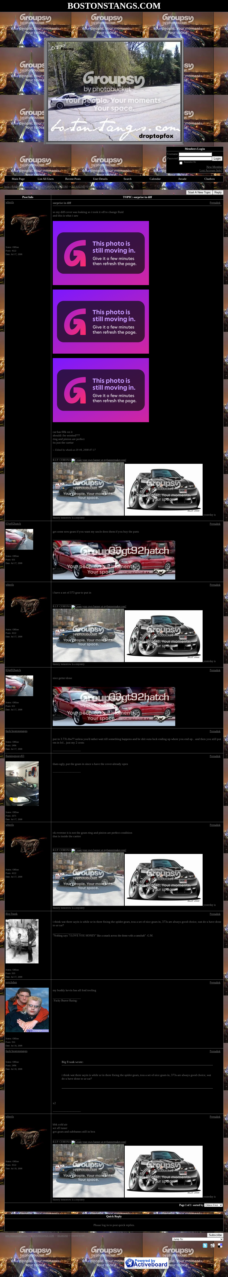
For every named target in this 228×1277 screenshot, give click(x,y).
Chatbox (209, 178)
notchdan (11, 982)
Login (217, 158)
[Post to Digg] (212, 1245)
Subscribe (215, 1235)
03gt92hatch (13, 523)
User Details (100, 178)
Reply (218, 192)
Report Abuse (112, 1267)
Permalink (215, 202)
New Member (214, 166)
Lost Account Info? (211, 170)
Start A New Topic (199, 192)
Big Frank (12, 913)
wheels (10, 202)
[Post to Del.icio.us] (220, 1245)
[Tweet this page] (205, 1245)
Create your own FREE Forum (103, 1262)
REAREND (78, 186)
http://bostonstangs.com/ (19, 186)
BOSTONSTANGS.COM (53, 186)
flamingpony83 (15, 756)
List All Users (46, 178)
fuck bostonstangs (16, 731)
